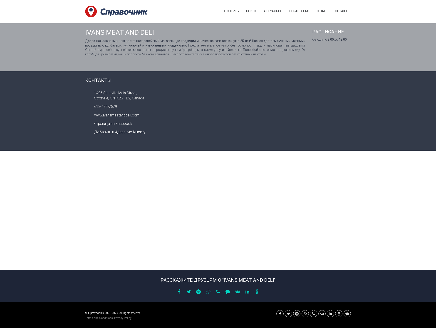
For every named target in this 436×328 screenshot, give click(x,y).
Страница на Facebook (113, 123)
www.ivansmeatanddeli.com (116, 115)
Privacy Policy (122, 318)
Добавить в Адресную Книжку (120, 132)
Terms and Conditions (99, 318)
